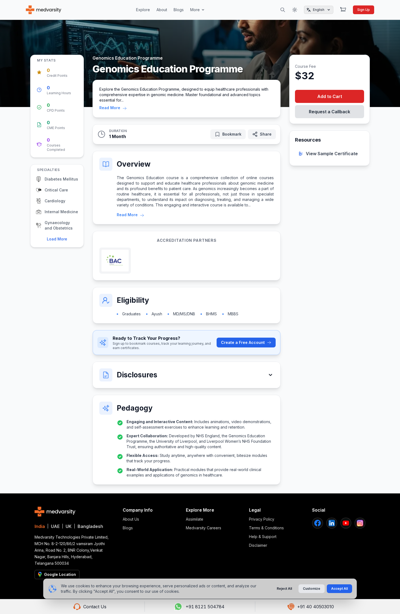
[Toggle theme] (295, 10)
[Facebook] (317, 523)
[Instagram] (360, 523)
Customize (311, 588)
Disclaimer (258, 545)
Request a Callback (329, 111)
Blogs (179, 9)
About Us (131, 519)
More (195, 9)
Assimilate (194, 519)
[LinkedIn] (331, 523)
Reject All (284, 588)
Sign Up (363, 10)
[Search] (282, 10)
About (161, 9)
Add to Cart (329, 96)
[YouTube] (345, 523)
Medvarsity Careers (203, 528)
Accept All (339, 588)
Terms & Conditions (266, 528)
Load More (57, 239)
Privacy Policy (261, 519)
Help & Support (262, 536)
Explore (143, 9)
